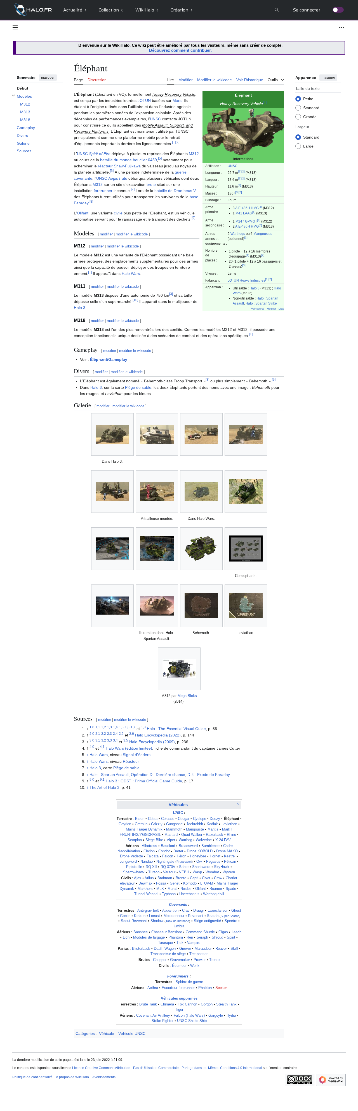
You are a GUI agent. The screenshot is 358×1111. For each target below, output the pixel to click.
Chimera (167, 1004)
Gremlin (141, 824)
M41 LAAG (243, 213)
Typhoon (169, 894)
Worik (194, 966)
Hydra (231, 1016)
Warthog (185, 840)
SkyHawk (221, 867)
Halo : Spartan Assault (109, 774)
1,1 (97, 727)
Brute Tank (148, 1004)
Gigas (223, 932)
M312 (194, 153)
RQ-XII (151, 867)
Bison (139, 819)
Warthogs (237, 233)
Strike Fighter (162, 1021)
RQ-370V (168, 867)
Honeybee (198, 856)
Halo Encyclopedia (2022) (158, 735)
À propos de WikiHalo (72, 1077)
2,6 (131, 734)
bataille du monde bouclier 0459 (128, 160)
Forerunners (178, 976)
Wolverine (204, 840)
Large (308, 146)
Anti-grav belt (148, 911)
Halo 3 (254, 288)
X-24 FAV (223, 840)
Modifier (271, 308)
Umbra (179, 926)
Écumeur (179, 966)
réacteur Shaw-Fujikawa (119, 166)
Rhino (231, 835)
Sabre (184, 867)
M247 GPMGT (246, 221)
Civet (206, 878)
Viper (171, 840)
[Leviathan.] (246, 605)
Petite (308, 98)
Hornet (215, 856)
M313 (98, 184)
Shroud (217, 937)
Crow (218, 878)
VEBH (184, 872)
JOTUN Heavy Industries (246, 280)
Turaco (153, 872)
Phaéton (205, 988)
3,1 (97, 740)
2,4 (115, 734)
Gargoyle (215, 1016)
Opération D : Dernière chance (158, 774)
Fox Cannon (187, 1004)
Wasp (197, 872)
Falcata (153, 856)
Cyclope (199, 819)
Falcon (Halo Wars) (189, 1016)
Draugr (198, 911)
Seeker (221, 988)
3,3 (109, 740)
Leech (236, 932)
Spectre (231, 921)
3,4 (115, 740)
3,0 (92, 740)
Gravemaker (180, 960)
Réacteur (131, 761)
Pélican (230, 862)
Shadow (156, 921)
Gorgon (207, 1004)
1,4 (115, 727)
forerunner (103, 190)
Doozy (215, 819)
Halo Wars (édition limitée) (129, 748)
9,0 (92, 779)
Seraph (202, 937)
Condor (164, 851)
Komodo (190, 883)
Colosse (167, 819)
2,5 (121, 734)
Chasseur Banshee (166, 932)
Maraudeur (203, 949)
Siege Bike (154, 840)
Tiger (179, 1010)
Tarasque (165, 943)
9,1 (102, 779)
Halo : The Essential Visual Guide (176, 728)
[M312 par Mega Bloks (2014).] (179, 668)
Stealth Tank (226, 1004)
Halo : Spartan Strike (261, 303)
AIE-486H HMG (247, 208)
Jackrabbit (194, 824)
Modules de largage (149, 937)
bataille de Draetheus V (175, 190)
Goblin (125, 916)
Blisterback (141, 949)
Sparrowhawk (134, 872)
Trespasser (198, 954)
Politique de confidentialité (32, 1077)
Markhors (145, 889)
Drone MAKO (227, 851)
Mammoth (174, 829)
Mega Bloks (187, 696)
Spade (231, 889)
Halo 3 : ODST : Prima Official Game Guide (144, 781)
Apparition (170, 911)
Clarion (149, 851)
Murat (172, 889)
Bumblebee (210, 846)
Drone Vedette (131, 856)
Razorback (214, 835)
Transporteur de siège (168, 954)
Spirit (231, 937)
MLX (160, 889)
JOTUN (144, 100)
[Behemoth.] (201, 605)
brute (151, 184)
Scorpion (135, 840)
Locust (154, 916)
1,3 (109, 727)
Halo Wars (131, 273)
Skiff (234, 949)
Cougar (183, 819)
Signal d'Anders (136, 754)
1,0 (92, 727)
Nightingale (165, 862)
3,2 (103, 740)
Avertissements (104, 1077)
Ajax (137, 878)
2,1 (97, 734)
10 (135, 300)
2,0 (92, 734)
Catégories (85, 1033)
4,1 (102, 747)
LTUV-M (206, 883)
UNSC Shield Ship (192, 1021)
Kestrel (229, 856)
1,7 (133, 727)
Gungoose (174, 824)
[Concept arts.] (246, 548)
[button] (15, 27)
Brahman (164, 878)
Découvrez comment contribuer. (180, 50)
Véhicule (106, 1033)
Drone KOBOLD (200, 851)
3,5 (125, 740)
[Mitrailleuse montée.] (157, 491)
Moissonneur (174, 916)
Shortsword (201, 867)
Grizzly (156, 824)
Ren (190, 937)
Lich (126, 937)
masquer (48, 77)
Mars (177, 100)
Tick (179, 943)
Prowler (200, 960)
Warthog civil (213, 894)
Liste (281, 308)
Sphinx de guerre (189, 982)
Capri (194, 878)
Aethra (152, 988)
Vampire (193, 943)
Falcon (167, 856)
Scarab (212, 916)
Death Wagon (165, 949)
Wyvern (229, 872)
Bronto (181, 878)
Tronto (214, 960)
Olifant (82, 213)
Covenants (178, 905)
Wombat (212, 872)
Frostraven (184, 861)
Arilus (149, 878)
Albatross (149, 846)
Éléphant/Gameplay (108, 359)
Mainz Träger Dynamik (144, 829)
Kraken (139, 916)
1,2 (103, 727)
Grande (310, 116)
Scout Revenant (134, 921)
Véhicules (178, 804)
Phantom (175, 937)
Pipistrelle (134, 867)
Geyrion (125, 824)
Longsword (128, 862)
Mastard (171, 835)
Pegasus (213, 862)
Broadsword (188, 846)
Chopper (159, 960)
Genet (175, 883)
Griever (185, 949)
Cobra (152, 819)
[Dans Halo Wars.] (201, 491)
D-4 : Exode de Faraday (208, 774)
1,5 (121, 727)
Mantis (213, 829)
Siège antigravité (207, 921)
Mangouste (195, 829)
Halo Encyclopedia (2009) (152, 742)
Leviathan (229, 824)
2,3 (109, 734)
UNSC (232, 166)
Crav (186, 911)
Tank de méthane (177, 921)
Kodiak (212, 824)
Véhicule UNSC (131, 1033)
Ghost (236, 911)
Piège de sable (138, 387)
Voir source (257, 308)
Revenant (195, 916)
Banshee (140, 932)
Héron (181, 856)
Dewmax (145, 883)
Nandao (146, 862)
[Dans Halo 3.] (112, 434)
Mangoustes (262, 233)
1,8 (143, 727)
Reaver (221, 949)
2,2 (103, 734)
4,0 (92, 747)
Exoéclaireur (218, 911)
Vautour (169, 872)
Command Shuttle (200, 932)
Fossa (161, 883)
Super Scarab (230, 916)
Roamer (215, 889)
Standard (311, 107)
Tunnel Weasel (146, 894)
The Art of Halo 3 (104, 787)
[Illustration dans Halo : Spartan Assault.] (157, 606)
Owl (199, 862)
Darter (178, 851)
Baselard (168, 846)
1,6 (127, 727)
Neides (186, 889)
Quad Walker (191, 835)
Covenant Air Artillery (153, 1016)
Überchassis (189, 894)
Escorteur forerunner (178, 988)
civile (118, 213)
